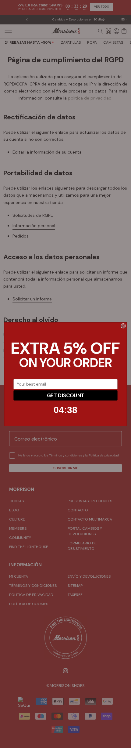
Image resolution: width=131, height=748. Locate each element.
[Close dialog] (123, 326)
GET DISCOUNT (65, 395)
